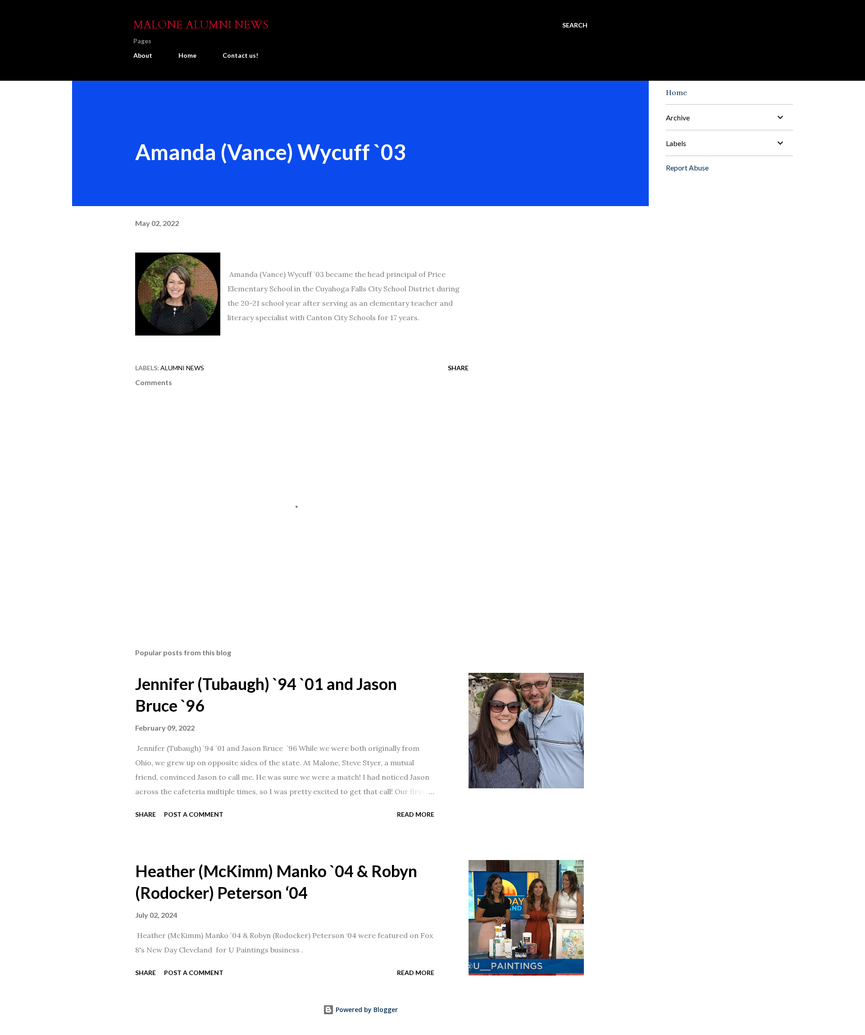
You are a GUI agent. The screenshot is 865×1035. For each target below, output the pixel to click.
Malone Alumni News (201, 25)
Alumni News (182, 368)
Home (187, 55)
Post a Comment (193, 814)
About (142, 55)
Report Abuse (687, 167)
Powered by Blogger (366, 1009)
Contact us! (240, 55)
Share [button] (458, 368)
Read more (415, 814)
